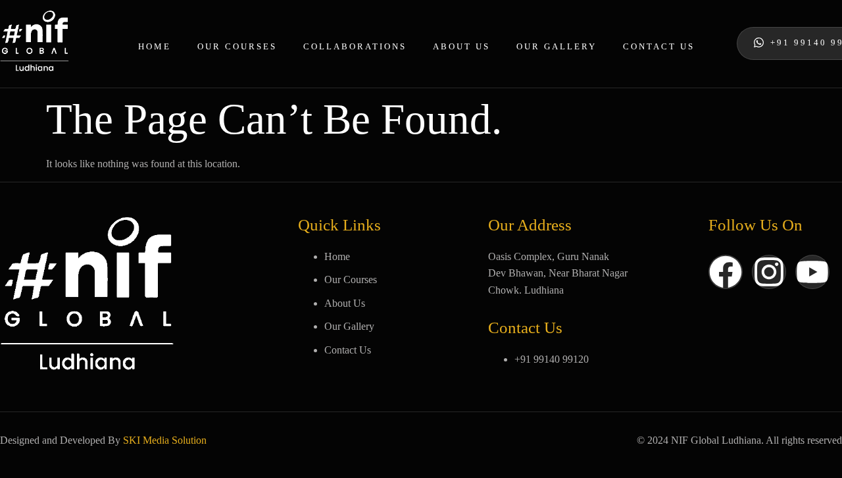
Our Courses (237, 46)
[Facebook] (725, 272)
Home (154, 46)
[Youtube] (812, 272)
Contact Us (659, 46)
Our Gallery (556, 46)
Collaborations (355, 46)
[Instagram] (769, 272)
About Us (461, 46)
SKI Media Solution (165, 440)
